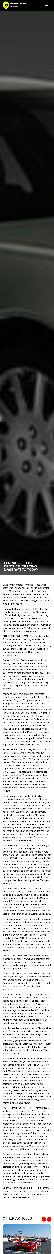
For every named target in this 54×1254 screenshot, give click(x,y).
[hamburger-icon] (46, 5)
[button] (44, 1219)
